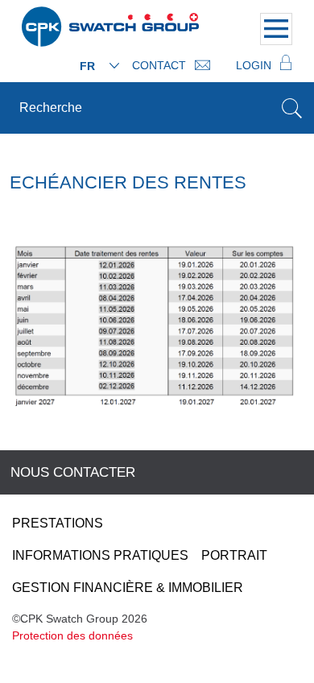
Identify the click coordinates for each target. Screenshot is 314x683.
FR (87, 66)
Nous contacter (72, 472)
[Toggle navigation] (276, 29)
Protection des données (72, 635)
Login (255, 65)
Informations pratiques (100, 555)
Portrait (234, 555)
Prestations (57, 523)
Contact (160, 65)
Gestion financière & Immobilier (127, 587)
